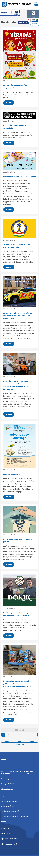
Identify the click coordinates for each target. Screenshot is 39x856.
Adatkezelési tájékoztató (9, 801)
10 (32, 740)
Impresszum (5, 828)
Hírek (2, 796)
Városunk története (7, 806)
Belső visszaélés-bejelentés (10, 811)
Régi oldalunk (5, 833)
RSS (2, 767)
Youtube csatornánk (11, 844)
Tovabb (9, 103)
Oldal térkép (5, 779)
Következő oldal (19, 744)
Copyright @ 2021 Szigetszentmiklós (13, 784)
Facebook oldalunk (11, 839)
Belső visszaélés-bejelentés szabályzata (14, 816)
